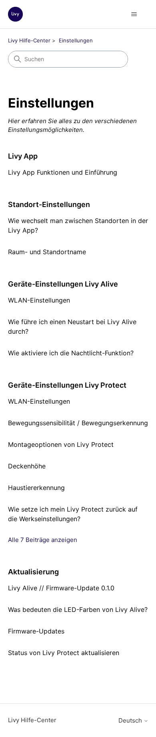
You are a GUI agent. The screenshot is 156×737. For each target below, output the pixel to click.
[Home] (15, 14)
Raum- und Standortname (47, 252)
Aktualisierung (33, 572)
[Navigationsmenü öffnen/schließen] (134, 14)
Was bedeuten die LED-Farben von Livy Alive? (78, 610)
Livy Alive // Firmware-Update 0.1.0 (61, 588)
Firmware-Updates (36, 631)
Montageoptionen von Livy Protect (61, 444)
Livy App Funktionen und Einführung (62, 172)
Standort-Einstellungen (49, 204)
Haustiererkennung (36, 488)
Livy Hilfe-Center (29, 40)
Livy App (23, 156)
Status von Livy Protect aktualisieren (63, 653)
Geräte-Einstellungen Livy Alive (63, 284)
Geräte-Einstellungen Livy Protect (67, 385)
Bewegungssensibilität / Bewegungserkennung (78, 423)
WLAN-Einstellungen (39, 300)
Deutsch (131, 720)
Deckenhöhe (27, 466)
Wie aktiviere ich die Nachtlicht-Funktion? (71, 353)
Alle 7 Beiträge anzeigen (42, 540)
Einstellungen (76, 40)
